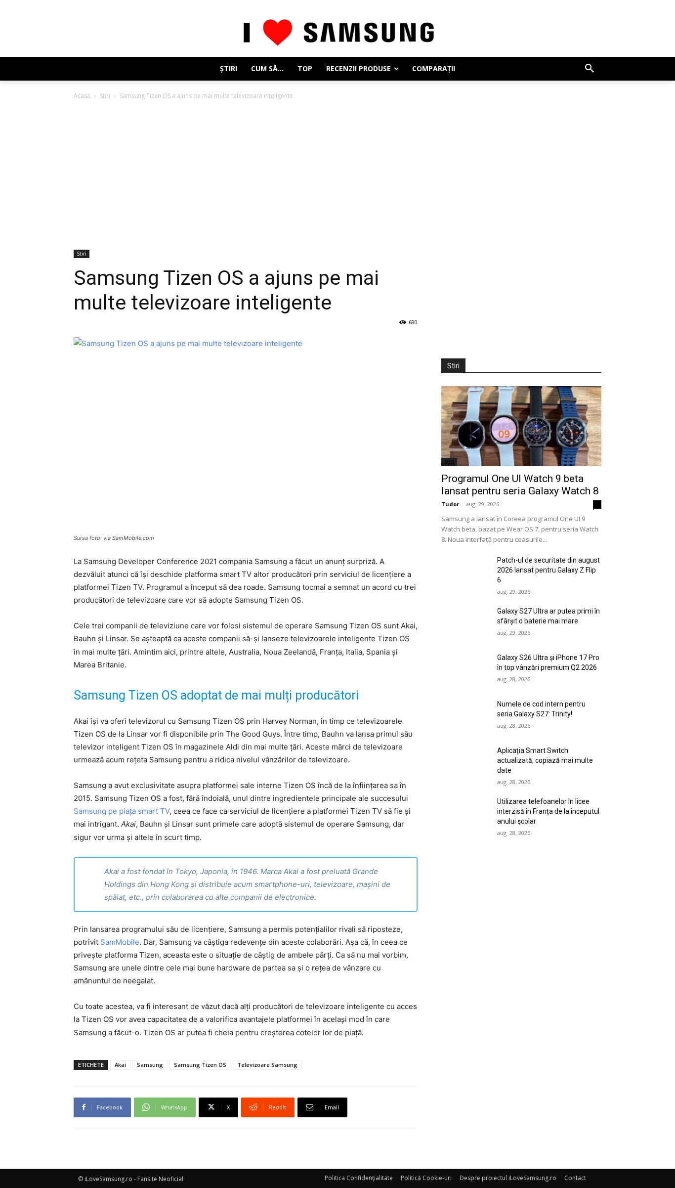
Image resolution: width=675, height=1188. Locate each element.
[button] (589, 69)
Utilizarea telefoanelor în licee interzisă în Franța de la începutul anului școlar (548, 811)
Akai (120, 1064)
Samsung (150, 1064)
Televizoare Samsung (267, 1064)
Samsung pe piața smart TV (121, 811)
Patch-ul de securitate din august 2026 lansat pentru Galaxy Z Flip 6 (548, 570)
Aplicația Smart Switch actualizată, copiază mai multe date (545, 760)
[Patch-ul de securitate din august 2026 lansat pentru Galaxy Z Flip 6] (465, 572)
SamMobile (119, 942)
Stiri (105, 95)
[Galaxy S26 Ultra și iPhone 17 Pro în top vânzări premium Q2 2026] (465, 669)
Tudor (450, 504)
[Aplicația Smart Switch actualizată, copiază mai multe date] (465, 762)
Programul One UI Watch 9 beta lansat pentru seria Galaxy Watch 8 (520, 485)
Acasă (82, 95)
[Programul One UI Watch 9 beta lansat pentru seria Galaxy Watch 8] (521, 426)
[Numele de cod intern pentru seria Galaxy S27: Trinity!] (465, 716)
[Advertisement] (337, 175)
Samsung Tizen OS (200, 1064)
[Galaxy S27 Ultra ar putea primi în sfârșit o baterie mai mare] (465, 623)
